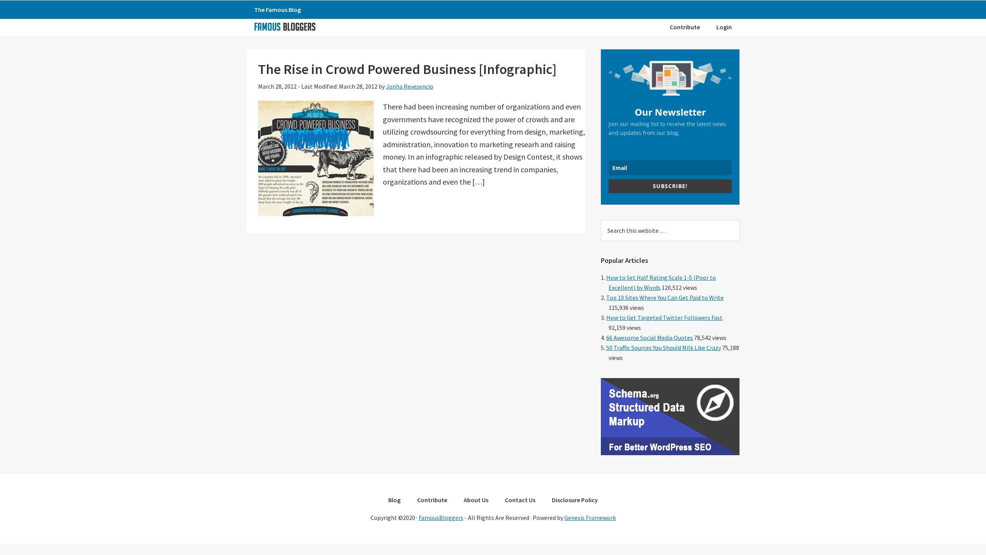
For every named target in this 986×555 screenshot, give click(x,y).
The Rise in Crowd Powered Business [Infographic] (407, 69)
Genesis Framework (590, 517)
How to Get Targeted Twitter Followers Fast (664, 317)
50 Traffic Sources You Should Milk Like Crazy (663, 348)
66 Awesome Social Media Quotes (649, 337)
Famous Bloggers (284, 27)
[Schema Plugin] (670, 453)
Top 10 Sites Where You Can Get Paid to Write (665, 297)
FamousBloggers (441, 517)
